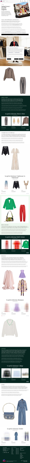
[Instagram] (6, 452)
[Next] (28, 129)
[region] (15, 53)
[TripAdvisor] (8, 452)
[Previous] (26, 129)
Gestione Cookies (25, 461)
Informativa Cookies (25, 460)
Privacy (22, 460)
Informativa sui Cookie (10, 52)
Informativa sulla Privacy (17, 52)
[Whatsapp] (3, 452)
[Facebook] (4, 452)
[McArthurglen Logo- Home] (1, 1)
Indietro (3, 4)
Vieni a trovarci (15, 34)
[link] (3, 1)
